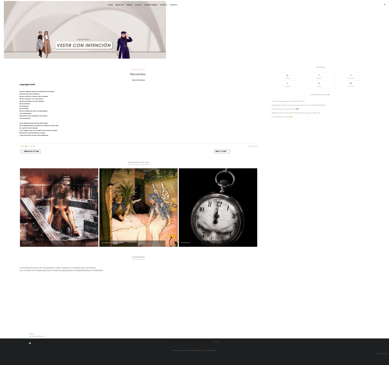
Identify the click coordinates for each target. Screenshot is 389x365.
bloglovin (351, 86)
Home (110, 5)
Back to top (381, 353)
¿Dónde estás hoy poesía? (113, 242)
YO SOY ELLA (27, 242)
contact (173, 5)
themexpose (194, 350)
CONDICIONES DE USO (37, 336)
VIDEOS (129, 5)
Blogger (216, 341)
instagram (351, 78)
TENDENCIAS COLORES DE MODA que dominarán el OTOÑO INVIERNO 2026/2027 (298, 105)
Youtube (287, 78)
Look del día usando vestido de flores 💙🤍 (285, 109)
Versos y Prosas (138, 69)
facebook (287, 86)
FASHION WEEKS (150, 5)
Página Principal (34, 339)
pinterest (319, 78)
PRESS (31, 334)
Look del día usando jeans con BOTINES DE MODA (288, 101)
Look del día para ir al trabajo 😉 (281, 117)
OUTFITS (138, 5)
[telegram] (26, 146)
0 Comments (253, 146)
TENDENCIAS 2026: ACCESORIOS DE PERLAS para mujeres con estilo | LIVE (295, 113)
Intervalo (185, 242)
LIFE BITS (163, 5)
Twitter (319, 86)
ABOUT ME (119, 5)
